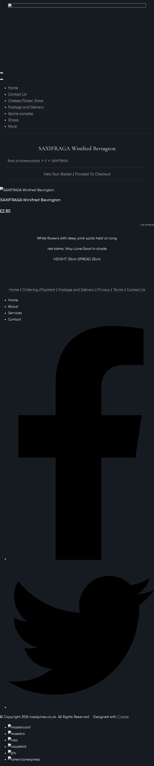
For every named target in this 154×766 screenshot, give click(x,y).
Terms (118, 290)
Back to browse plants (24, 160)
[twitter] (81, 707)
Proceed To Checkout (92, 174)
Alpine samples (20, 113)
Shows (13, 120)
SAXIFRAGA (60, 160)
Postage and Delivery (26, 107)
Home (13, 88)
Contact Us (17, 94)
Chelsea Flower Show (25, 101)
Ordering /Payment (38, 290)
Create (123, 717)
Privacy (104, 290)
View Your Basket (58, 174)
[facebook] (81, 559)
